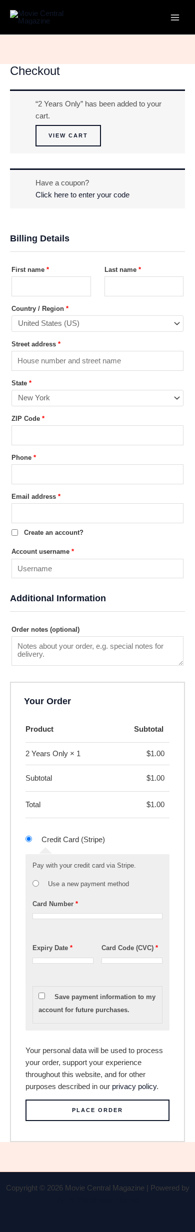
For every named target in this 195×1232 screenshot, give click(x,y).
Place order (97, 1110)
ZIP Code (28, 418)
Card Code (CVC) (130, 948)
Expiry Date (52, 948)
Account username (43, 551)
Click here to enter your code (83, 195)
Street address (36, 344)
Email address (36, 496)
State (22, 383)
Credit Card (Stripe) (73, 840)
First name (30, 269)
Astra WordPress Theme (97, 1200)
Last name (122, 269)
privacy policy (134, 1087)
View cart (68, 135)
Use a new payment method (88, 884)
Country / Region (40, 308)
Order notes (46, 629)
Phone (24, 457)
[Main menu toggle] (175, 17)
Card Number (55, 904)
